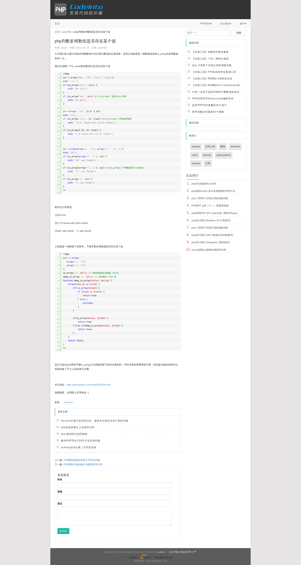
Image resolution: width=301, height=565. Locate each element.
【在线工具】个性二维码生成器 (210, 58)
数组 (222, 146)
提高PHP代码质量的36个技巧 (209, 105)
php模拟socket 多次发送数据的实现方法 (213, 191)
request (196, 146)
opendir (207, 155)
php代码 (66, 31)
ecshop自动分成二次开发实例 (78, 447)
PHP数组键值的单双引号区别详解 (81, 460)
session (196, 163)
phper (64, 47)
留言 (59, 503)
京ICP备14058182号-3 (181, 552)
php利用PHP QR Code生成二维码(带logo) (214, 213)
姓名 (59, 479)
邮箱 (59, 491)
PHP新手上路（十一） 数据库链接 (210, 205)
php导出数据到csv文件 (203, 183)
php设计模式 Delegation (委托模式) (210, 242)
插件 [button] (242, 23)
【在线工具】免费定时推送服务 (210, 51)
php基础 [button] (224, 23)
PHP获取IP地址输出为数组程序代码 (82, 464)
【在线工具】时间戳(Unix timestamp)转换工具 (220, 85)
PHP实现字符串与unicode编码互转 (213, 98)
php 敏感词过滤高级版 (74, 433)
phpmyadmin (224, 155)
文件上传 (210, 146)
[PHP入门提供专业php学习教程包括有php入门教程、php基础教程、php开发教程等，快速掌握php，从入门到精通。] (80, 10)
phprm (161, 552)
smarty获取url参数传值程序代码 (208, 249)
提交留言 (63, 531)
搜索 (238, 32)
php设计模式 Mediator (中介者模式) (210, 220)
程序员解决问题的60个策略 (208, 111)
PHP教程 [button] (205, 23)
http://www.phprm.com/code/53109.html (89, 384)
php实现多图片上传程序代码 (77, 427)
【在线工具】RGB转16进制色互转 (212, 78)
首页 (57, 23)
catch (195, 155)
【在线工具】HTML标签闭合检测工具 (214, 71)
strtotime (235, 146)
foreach (68, 402)
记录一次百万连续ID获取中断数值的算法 (215, 91)
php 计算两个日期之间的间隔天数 (212, 65)
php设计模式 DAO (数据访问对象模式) (212, 235)
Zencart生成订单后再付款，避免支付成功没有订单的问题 (94, 420)
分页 (207, 163)
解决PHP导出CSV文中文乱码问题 (80, 440)
